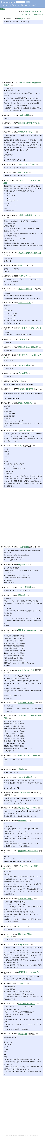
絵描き (41, 11)
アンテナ (4, 5)
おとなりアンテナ (27, 14)
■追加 (2, 9)
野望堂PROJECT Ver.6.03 (28, 851)
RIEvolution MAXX (26, 703)
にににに (21, 926)
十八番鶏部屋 (23, 547)
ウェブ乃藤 (22, 1034)
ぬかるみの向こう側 (26, 670)
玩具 (36, 11)
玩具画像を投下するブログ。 (29, 123)
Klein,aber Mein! (24, 793)
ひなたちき (22, 172)
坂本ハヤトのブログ (26, 164)
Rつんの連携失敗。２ (26, 1004)
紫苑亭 (21, 769)
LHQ (20, 446)
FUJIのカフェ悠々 (25, 899)
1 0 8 (20, 381)
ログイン (27, 5)
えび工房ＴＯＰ (24, 430)
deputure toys (23, 565)
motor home (22, 821)
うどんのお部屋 (24, 365)
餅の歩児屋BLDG (25, 403)
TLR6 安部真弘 (25, 587)
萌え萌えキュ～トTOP (27, 808)
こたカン (21, 339)
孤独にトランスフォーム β (28, 755)
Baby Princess (23, 944)
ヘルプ (33, 5)
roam (22, 266)
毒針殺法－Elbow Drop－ (28, 630)
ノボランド (22, 276)
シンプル (11, 5)
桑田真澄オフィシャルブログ (29, 972)
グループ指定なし (29, 11)
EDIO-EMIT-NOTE (26, 389)
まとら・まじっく (25, 289)
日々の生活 (22, 373)
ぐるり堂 (21, 983)
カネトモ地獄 (23, 115)
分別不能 (22, 18)
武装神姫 (21, 595)
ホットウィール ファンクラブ (30, 328)
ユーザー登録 (19, 5)
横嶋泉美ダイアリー (26, 132)
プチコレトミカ (24, 303)
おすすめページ (38, 14)
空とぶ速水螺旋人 (25, 777)
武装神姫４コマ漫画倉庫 (28, 347)
